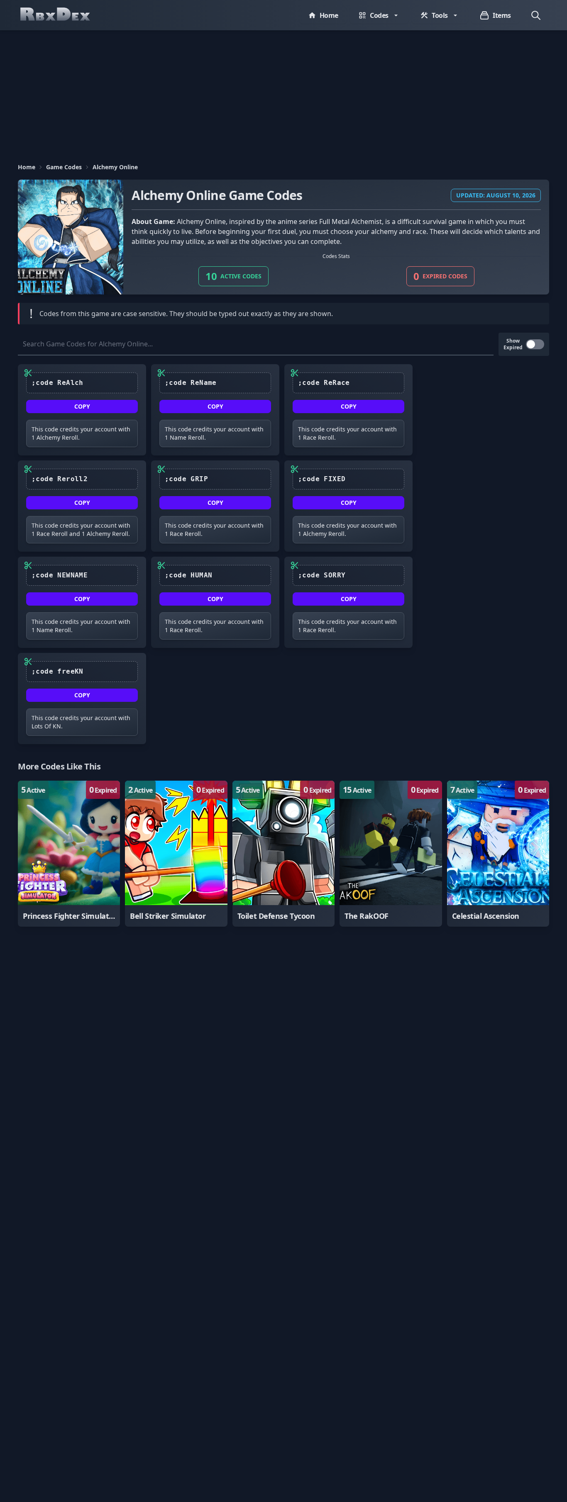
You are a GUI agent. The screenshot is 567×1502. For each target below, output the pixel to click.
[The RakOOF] (391, 854)
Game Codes (64, 167)
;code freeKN (57, 671)
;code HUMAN (188, 575)
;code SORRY (321, 575)
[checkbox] (535, 344)
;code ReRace (324, 383)
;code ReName (191, 383)
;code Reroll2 (60, 479)
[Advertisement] (283, 92)
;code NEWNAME (60, 575)
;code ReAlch (57, 383)
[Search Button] (536, 15)
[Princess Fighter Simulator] (69, 854)
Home (26, 167)
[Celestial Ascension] (498, 854)
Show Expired (513, 344)
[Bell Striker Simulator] (176, 854)
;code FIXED (321, 479)
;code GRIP (186, 479)
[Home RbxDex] (63, 15)
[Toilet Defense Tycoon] (283, 854)
